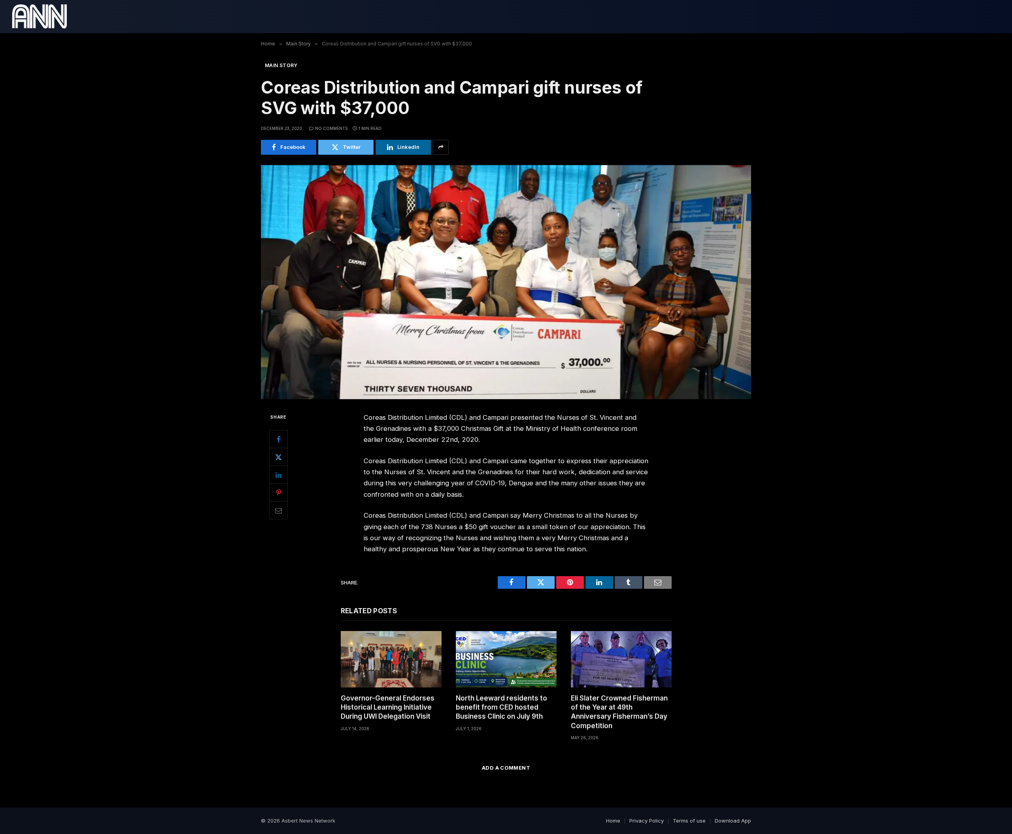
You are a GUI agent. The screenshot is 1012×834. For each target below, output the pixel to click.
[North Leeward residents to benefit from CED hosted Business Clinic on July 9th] (506, 659)
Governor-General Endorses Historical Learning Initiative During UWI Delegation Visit (387, 707)
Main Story (281, 65)
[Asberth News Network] (39, 16)
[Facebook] (279, 439)
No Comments (331, 128)
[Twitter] (279, 457)
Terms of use (689, 820)
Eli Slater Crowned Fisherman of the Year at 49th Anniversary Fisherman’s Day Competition (619, 711)
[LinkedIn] (279, 475)
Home (613, 820)
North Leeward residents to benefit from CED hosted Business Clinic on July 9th (501, 707)
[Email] (279, 510)
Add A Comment (506, 767)
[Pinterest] (279, 492)
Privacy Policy (646, 820)
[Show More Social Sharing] (441, 147)
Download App (733, 820)
